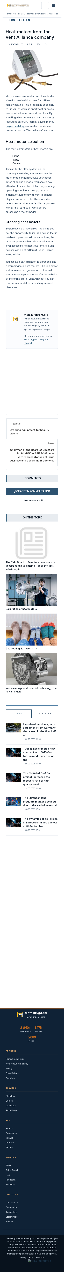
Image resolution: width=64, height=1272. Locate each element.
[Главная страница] (17, 5)
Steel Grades (12, 1217)
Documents (11, 1207)
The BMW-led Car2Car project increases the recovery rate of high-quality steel (37, 779)
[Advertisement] (32, 380)
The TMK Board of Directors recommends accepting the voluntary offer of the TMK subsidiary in (30, 566)
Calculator (11, 1106)
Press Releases (18, 14)
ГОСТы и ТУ (12, 1203)
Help (8, 1175)
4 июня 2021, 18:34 (20, 45)
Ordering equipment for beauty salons (29, 432)
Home (8, 14)
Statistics (10, 1096)
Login (45, 5)
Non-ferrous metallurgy (17, 1064)
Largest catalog (15, 126)
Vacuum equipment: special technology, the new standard (31, 690)
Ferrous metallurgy (15, 1059)
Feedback (11, 1180)
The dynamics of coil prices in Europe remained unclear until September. (40, 823)
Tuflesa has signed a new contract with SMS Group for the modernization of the (39, 754)
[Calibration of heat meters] (31, 590)
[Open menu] (53, 5)
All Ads (9, 1128)
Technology (11, 1212)
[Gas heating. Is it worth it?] (31, 630)
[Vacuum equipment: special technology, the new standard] (31, 669)
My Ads (9, 1138)
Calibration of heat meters (21, 609)
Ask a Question (13, 1170)
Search (9, 1148)
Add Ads (10, 1143)
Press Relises (12, 1073)
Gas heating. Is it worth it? (21, 649)
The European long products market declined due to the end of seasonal (40, 802)
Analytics (10, 1078)
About (8, 1166)
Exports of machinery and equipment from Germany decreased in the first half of (39, 730)
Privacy (9, 1222)
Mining (9, 1069)
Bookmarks (11, 1133)
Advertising (11, 1110)
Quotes (9, 1101)
